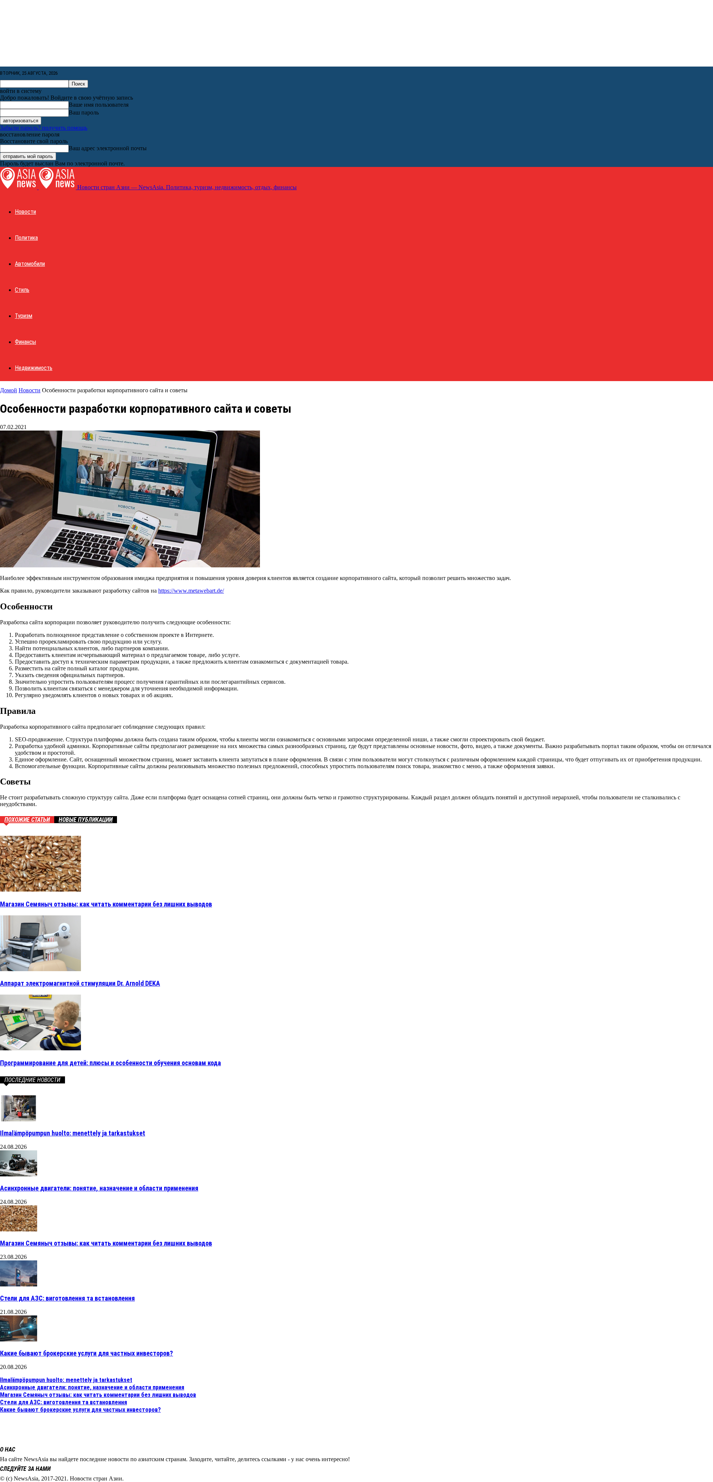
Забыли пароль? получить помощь (43, 128)
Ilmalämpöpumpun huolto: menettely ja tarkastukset (72, 1133)
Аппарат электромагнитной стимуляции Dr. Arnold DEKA (80, 983)
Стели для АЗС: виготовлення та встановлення (67, 1298)
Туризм (23, 315)
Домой (8, 390)
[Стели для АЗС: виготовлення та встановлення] (18, 1284)
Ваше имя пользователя (98, 105)
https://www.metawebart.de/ (191, 590)
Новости (25, 211)
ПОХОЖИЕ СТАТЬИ (27, 819)
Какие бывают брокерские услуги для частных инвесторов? (86, 1353)
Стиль (22, 289)
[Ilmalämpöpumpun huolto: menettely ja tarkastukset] (18, 1119)
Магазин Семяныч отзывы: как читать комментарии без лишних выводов (106, 904)
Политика (26, 237)
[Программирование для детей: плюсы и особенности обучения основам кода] (40, 1048)
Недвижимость (33, 367)
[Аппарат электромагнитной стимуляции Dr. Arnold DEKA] (40, 969)
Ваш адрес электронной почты (108, 148)
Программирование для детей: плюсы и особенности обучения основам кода (110, 1063)
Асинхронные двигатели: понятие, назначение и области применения (99, 1188)
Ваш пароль (84, 112)
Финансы (25, 341)
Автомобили (30, 263)
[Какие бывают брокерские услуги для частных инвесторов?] (18, 1339)
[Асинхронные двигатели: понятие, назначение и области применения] (18, 1174)
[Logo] (19, 187)
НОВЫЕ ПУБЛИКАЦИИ (86, 819)
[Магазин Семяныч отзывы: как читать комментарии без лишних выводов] (40, 889)
